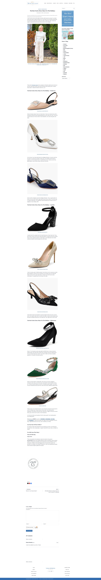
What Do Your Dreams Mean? (31, 490)
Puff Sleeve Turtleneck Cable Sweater (33, 63)
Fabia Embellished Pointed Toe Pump (42, 154)
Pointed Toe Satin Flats (42, 405)
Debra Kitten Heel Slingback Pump (42, 311)
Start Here (70, 3)
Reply (57, 542)
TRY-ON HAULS (67, 573)
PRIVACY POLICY (33, 571)
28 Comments (47, 12)
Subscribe (66, 3)
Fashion (54, 3)
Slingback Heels (35, 85)
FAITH (58, 3)
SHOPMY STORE (67, 567)
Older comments (29, 539)
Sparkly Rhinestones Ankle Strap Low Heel (42, 378)
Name (27, 523)
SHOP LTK (67, 569)
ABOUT (34, 569)
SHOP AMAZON (67, 571)
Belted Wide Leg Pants (45, 63)
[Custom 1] (52, 571)
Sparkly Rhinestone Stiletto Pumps (42, 269)
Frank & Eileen (66, 52)
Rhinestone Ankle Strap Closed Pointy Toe (42, 348)
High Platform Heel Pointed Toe (42, 232)
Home (45, 3)
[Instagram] (49, 571)
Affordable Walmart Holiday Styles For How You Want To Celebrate (52, 491)
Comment (28, 509)
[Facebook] (48, 571)
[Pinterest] (51, 571)
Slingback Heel (44, 64)
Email (45, 523)
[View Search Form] (74, 3)
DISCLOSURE (34, 575)
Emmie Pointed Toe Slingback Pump (42, 194)
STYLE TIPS (67, 575)
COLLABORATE (33, 573)
